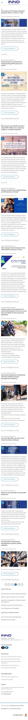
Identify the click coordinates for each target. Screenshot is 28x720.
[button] (2, 2)
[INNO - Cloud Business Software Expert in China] (14, 2)
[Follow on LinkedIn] (6, 647)
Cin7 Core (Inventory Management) (11, 617)
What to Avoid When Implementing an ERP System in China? (13, 191)
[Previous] (6, 584)
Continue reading (9, 48)
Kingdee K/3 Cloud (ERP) (8, 619)
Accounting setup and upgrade (10, 608)
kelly (18, 16)
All (2, 9)
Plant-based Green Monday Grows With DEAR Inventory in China (13, 248)
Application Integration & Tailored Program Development (13, 601)
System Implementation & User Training (12, 597)
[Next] (22, 584)
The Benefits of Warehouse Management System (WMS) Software (11, 543)
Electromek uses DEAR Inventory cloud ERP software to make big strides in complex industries (12, 127)
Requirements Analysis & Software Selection (13, 593)
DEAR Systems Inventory (7, 60)
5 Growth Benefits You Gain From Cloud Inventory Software (12, 439)
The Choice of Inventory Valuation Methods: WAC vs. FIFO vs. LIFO (13, 12)
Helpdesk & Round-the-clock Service (11, 605)
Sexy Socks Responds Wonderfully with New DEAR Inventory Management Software (13, 376)
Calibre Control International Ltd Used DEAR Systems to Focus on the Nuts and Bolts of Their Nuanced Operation (14, 311)
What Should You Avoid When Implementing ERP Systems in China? (11, 63)
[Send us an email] (3, 647)
